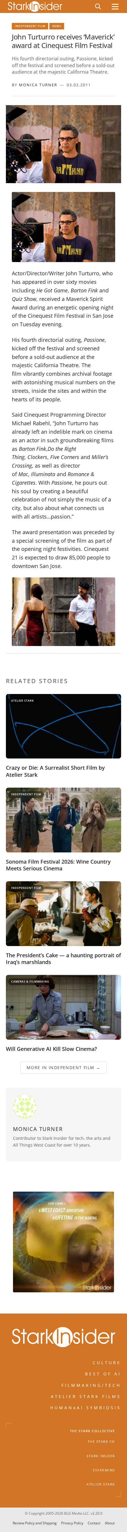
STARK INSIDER (101, 1456)
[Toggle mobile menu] (115, 6)
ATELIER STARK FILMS (86, 1396)
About (110, 1523)
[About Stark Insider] (63, 1242)
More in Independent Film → (63, 1067)
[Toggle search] (98, 6)
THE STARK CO (101, 1442)
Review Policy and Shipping (35, 1523)
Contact (94, 1523)
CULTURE (107, 1362)
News (56, 26)
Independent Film (30, 26)
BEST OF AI (103, 1374)
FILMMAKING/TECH (91, 1385)
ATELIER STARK (101, 1484)
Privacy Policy (72, 1523)
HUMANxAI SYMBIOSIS (85, 1408)
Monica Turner (38, 84)
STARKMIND (104, 1470)
